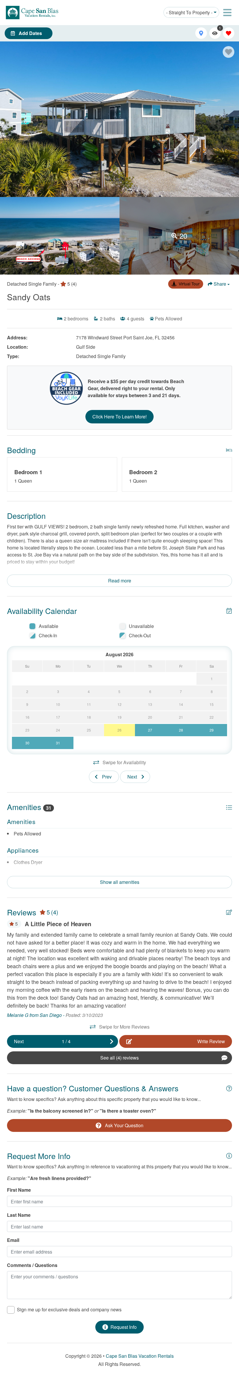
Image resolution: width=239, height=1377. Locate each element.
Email (13, 1240)
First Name (19, 1189)
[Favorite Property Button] (228, 52)
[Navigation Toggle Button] (227, 12)
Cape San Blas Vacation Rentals (140, 1355)
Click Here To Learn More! (119, 416)
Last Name (19, 1215)
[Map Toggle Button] (201, 33)
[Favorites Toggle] (228, 33)
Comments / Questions (32, 1265)
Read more (119, 580)
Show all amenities (119, 882)
